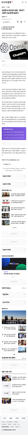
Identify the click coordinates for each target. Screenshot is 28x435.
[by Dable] (23, 358)
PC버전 (17, 418)
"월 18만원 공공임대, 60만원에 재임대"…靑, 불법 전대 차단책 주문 (18, 195)
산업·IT (3, 7)
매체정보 (17, 426)
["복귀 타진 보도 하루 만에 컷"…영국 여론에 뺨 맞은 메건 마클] (22, 337)
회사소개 (3, 422)
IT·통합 (8, 7)
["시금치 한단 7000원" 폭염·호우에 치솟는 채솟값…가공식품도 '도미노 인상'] (6, 224)
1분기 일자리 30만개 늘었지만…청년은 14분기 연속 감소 (18, 208)
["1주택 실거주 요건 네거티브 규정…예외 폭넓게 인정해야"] (6, 204)
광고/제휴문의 (9, 422)
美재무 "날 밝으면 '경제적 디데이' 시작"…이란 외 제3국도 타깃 (18, 215)
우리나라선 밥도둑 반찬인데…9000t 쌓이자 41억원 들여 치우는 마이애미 (14, 135)
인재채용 (16, 422)
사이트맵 (23, 418)
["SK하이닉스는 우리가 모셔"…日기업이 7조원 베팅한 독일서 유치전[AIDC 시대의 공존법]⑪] (22, 330)
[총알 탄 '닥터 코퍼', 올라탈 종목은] (6, 388)
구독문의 (9, 424)
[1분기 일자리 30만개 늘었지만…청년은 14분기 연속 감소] (6, 211)
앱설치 (11, 418)
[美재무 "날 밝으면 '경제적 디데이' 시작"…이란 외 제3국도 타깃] (6, 218)
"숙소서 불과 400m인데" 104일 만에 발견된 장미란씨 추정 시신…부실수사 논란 (14, 132)
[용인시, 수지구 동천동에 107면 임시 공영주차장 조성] (22, 352)
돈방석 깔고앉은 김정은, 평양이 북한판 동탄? (18, 378)
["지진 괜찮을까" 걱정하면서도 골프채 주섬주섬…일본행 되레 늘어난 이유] (6, 395)
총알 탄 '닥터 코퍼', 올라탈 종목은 (18, 385)
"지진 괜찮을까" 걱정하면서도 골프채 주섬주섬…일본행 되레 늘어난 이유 (19, 393)
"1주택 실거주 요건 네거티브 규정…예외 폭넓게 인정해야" (18, 201)
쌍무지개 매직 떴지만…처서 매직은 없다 (19, 400)
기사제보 (14, 424)
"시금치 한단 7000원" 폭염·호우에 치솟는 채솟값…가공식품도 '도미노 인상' (18, 222)
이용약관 (12, 426)
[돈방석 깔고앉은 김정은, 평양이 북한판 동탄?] (6, 381)
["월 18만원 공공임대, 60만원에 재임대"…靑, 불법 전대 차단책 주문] (6, 197)
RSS (18, 424)
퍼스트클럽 (4, 424)
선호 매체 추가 (6, 22)
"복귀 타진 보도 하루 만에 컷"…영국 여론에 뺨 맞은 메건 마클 (10, 336)
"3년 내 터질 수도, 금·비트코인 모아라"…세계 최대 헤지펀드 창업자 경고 (14, 137)
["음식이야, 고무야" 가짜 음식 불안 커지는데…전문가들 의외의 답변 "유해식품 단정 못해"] (22, 345)
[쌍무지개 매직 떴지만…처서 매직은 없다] (6, 403)
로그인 (4, 418)
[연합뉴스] (14, 50)
